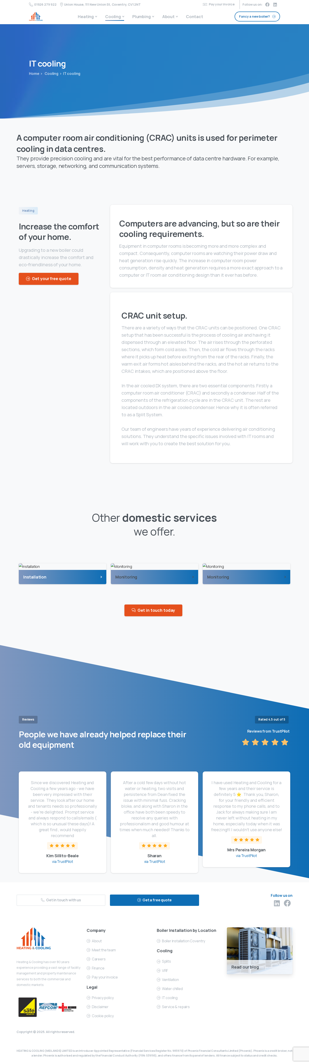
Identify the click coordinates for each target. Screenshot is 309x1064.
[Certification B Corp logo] (28, 1007)
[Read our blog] (259, 950)
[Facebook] (267, 4)
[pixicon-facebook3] (287, 903)
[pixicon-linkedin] (277, 903)
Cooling (51, 73)
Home (34, 73)
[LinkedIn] (275, 4)
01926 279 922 (45, 4)
